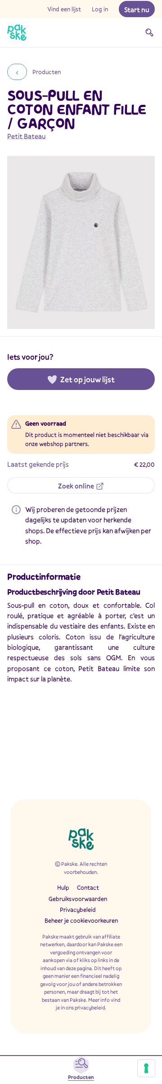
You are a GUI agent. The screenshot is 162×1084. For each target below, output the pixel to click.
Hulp (63, 887)
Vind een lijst (64, 9)
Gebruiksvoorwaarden (78, 899)
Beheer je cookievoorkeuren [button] (81, 920)
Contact (88, 887)
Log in (100, 9)
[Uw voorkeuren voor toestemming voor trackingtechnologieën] (146, 1068)
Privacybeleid (78, 910)
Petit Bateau (26, 136)
